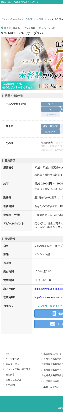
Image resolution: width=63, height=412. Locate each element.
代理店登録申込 (51, 381)
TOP (8, 353)
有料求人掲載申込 (52, 359)
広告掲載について (52, 353)
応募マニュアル (13, 379)
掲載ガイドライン (52, 387)
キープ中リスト (13, 359)
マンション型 (48, 28)
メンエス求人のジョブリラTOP (17, 19)
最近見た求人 (12, 364)
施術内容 (10, 374)
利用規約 (10, 385)
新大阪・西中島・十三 (15, 28)
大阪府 (40, 19)
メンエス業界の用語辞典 (18, 369)
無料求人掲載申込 (52, 370)
